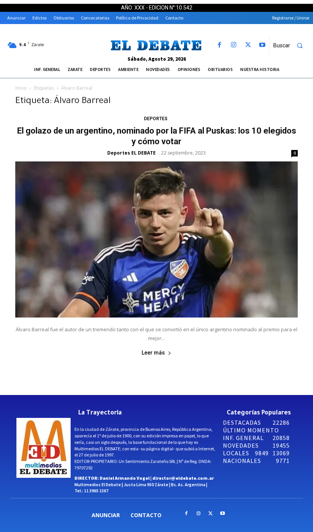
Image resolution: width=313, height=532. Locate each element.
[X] (248, 45)
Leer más (153, 353)
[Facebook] (220, 45)
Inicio (21, 88)
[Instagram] (234, 45)
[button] (291, 45)
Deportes (156, 118)
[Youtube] (262, 45)
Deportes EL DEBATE (131, 153)
